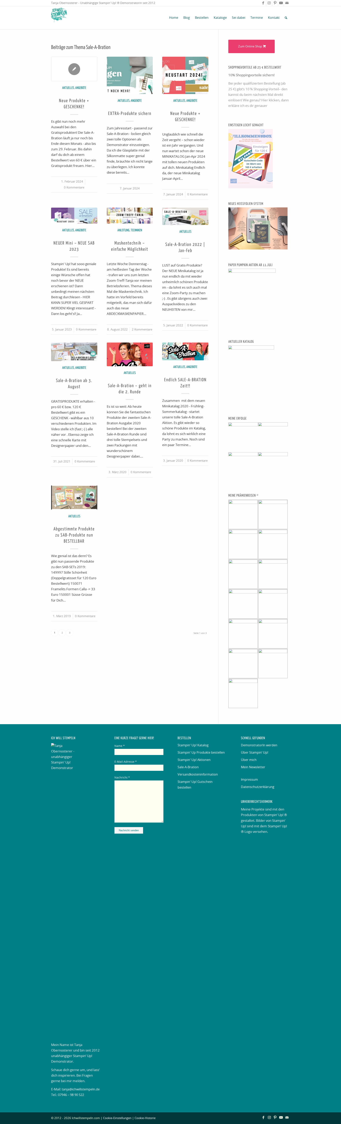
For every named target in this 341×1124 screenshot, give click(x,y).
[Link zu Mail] (287, 3)
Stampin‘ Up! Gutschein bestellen (195, 784)
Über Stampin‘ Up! (254, 752)
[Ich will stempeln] (59, 17)
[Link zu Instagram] (269, 3)
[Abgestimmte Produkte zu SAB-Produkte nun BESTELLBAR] (74, 497)
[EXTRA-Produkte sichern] (130, 75)
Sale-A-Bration (188, 767)
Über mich (249, 760)
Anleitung (123, 230)
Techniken (136, 230)
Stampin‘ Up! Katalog (193, 745)
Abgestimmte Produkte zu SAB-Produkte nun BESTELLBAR (74, 535)
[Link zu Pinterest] (275, 3)
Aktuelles (68, 88)
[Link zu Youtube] (281, 3)
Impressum (249, 779)
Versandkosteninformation (198, 774)
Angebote (80, 88)
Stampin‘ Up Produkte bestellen (201, 752)
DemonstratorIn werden (259, 745)
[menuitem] (174, 17)
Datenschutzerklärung (257, 787)
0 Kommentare (74, 187)
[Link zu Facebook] (263, 3)
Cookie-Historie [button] (145, 1118)
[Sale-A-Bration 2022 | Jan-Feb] (185, 216)
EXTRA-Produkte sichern (129, 114)
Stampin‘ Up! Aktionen (194, 760)
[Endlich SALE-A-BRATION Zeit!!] (185, 351)
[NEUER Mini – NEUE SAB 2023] (74, 216)
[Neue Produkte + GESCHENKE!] (74, 69)
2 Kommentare (142, 329)
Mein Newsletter (253, 767)
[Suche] (286, 17)
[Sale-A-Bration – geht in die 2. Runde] (130, 354)
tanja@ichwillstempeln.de (81, 1089)
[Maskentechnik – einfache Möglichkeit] (130, 216)
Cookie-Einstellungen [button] (117, 1118)
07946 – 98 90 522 (71, 1095)
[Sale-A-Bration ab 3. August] (74, 352)
